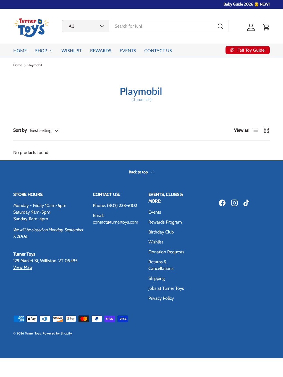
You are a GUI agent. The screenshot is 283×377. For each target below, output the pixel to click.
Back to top (139, 171)
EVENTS (128, 50)
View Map (22, 267)
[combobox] (145, 26)
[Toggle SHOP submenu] (51, 50)
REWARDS (100, 50)
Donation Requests (166, 251)
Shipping (156, 278)
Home (17, 65)
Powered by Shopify (57, 333)
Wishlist (155, 242)
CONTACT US (158, 50)
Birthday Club (161, 232)
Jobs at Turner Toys (166, 288)
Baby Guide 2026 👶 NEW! (247, 4)
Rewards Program (165, 222)
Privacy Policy (161, 298)
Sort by (20, 130)
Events (154, 212)
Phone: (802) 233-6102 (115, 205)
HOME (20, 50)
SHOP (41, 50)
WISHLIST (71, 50)
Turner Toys (33, 333)
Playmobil (34, 65)
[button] (266, 27)
